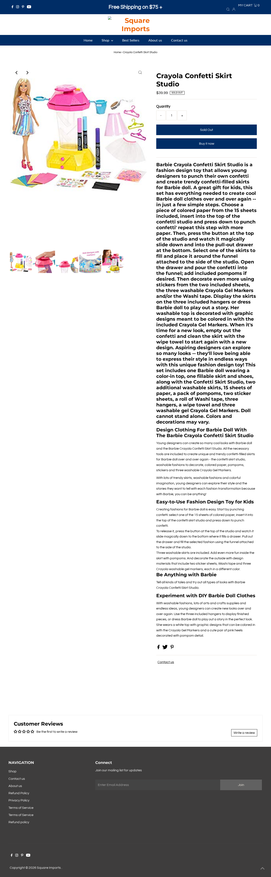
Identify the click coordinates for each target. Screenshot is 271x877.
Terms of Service (20, 807)
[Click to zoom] (140, 72)
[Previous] (16, 72)
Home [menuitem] (88, 40)
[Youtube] (29, 7)
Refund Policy (18, 793)
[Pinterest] (23, 7)
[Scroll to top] (262, 868)
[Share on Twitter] (165, 648)
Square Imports (49, 867)
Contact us (166, 662)
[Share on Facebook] (158, 648)
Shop (12, 771)
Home (117, 52)
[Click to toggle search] (228, 9)
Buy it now (206, 143)
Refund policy (18, 822)
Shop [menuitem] (106, 40)
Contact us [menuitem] (179, 40)
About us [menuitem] (155, 40)
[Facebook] (12, 7)
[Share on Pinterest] (172, 648)
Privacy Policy (18, 800)
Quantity (163, 106)
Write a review (244, 732)
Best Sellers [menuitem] (130, 40)
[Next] (27, 72)
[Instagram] (17, 7)
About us (15, 786)
